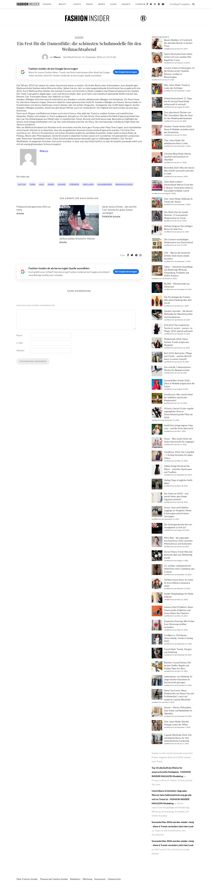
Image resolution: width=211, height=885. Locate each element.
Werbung (87, 879)
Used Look (88, 184)
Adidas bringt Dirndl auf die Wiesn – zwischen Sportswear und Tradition (178, 469)
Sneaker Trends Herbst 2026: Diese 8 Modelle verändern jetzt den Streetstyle (179, 129)
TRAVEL (89, 4)
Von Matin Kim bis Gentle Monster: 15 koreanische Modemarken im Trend (176, 215)
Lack (41, 184)
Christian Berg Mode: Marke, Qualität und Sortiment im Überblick (177, 156)
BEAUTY (62, 4)
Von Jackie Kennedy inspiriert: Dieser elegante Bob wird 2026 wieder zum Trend (172, 757)
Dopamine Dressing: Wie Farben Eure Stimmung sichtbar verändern (179, 624)
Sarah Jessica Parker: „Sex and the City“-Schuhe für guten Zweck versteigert (119, 209)
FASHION (47, 4)
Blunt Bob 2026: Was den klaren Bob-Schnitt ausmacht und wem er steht (179, 170)
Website (20, 350)
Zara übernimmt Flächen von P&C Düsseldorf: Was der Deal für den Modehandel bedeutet (178, 115)
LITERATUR (140, 4)
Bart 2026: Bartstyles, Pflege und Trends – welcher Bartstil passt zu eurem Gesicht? (178, 356)
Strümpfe (74, 184)
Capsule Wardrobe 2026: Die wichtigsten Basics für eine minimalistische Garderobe (178, 738)
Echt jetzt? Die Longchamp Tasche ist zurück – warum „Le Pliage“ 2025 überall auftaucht (178, 328)
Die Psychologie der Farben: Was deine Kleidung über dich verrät (178, 300)
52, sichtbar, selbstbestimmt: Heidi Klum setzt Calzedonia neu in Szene (179, 568)
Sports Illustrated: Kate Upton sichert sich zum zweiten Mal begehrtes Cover (178, 57)
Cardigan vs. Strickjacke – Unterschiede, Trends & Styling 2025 (178, 638)
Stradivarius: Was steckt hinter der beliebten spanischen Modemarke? (178, 397)
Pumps (51, 184)
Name (19, 335)
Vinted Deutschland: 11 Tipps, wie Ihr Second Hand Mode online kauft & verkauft (178, 101)
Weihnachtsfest (124, 184)
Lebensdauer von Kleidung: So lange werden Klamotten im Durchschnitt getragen (178, 679)
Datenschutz (114, 879)
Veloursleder (104, 184)
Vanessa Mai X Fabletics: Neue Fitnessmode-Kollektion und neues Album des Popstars (178, 610)
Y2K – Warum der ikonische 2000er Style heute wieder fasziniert (177, 255)
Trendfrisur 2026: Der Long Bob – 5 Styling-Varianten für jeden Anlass (179, 455)
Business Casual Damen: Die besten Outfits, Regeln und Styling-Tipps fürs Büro (177, 665)
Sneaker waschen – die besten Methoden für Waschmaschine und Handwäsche (178, 314)
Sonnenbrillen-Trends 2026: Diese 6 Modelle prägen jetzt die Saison (179, 383)
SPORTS (101, 4)
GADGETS (126, 4)
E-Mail (19, 343)
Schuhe (79, 37)
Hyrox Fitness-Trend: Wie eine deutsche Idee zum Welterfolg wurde (178, 554)
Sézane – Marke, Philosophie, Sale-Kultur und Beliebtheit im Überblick (178, 710)
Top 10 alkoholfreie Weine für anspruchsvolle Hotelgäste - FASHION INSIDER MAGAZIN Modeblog (171, 771)
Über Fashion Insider (27, 879)
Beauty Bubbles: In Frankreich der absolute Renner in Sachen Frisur (178, 43)
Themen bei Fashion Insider (54, 879)
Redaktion (75, 879)
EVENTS (77, 4)
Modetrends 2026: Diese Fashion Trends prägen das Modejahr (176, 342)
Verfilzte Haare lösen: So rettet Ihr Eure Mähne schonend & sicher (178, 582)
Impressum (100, 879)
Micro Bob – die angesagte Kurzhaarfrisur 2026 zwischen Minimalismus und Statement (178, 540)
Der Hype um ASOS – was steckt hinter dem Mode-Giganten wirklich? (176, 496)
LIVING (113, 4)
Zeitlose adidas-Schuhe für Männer (77, 238)
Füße (32, 184)
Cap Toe (22, 184)
